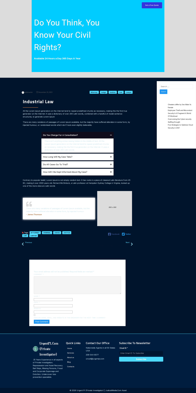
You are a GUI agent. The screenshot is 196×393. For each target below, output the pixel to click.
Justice (113, 92)
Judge (103, 92)
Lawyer (128, 92)
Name (37, 296)
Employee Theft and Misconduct (180, 110)
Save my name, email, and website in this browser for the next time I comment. (70, 318)
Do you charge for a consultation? (60, 135)
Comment (39, 274)
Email (37, 302)
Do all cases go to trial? (55, 164)
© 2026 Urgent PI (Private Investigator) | (87, 390)
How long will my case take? (57, 157)
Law (120, 92)
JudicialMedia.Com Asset (116, 390)
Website (37, 308)
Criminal (47, 233)
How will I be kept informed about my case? (65, 172)
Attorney (94, 92)
